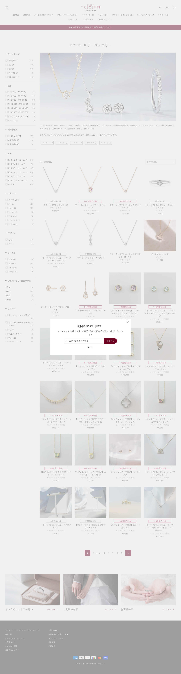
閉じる (90, 347)
